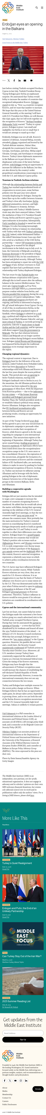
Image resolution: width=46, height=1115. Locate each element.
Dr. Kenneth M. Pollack (10, 1007)
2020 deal (34, 421)
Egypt (8, 265)
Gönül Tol (5, 869)
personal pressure (19, 592)
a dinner (14, 142)
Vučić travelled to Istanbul (13, 223)
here (32, 795)
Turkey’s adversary (34, 231)
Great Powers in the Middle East (12, 42)
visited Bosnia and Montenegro (28, 341)
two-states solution (22, 639)
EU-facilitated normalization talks (21, 408)
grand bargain (34, 535)
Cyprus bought (18, 286)
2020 (36, 218)
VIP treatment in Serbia (32, 243)
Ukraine (28, 543)
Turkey (25, 42)
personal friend (30, 397)
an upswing (32, 375)
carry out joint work (25, 515)
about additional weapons (13, 300)
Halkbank (30, 551)
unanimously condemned (13, 647)
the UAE (5, 234)
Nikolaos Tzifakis (18, 39)
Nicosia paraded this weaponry (15, 294)
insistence (6, 346)
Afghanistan (7, 543)
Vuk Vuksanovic (7, 39)
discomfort (20, 366)
